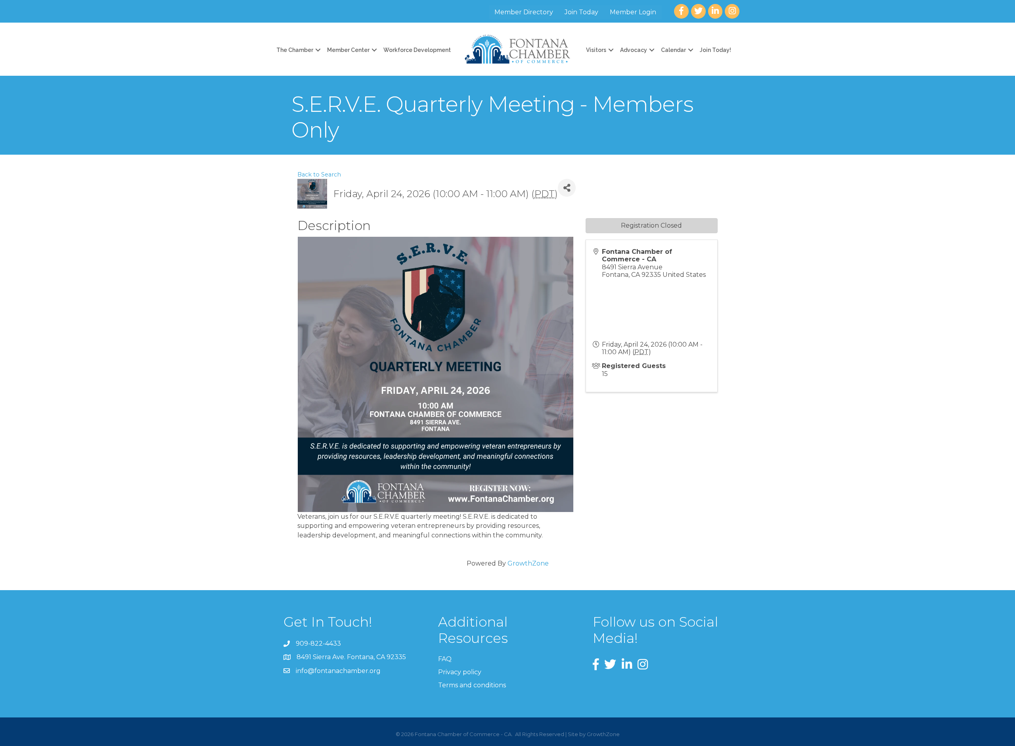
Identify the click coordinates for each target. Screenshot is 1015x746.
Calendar (673, 50)
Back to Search (319, 174)
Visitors (596, 50)
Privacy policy (459, 672)
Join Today (581, 12)
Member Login (633, 12)
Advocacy (633, 50)
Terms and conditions (472, 685)
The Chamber (294, 50)
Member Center (348, 50)
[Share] (567, 188)
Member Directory (523, 12)
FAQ (445, 659)
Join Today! (715, 50)
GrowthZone (528, 563)
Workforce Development (417, 50)
